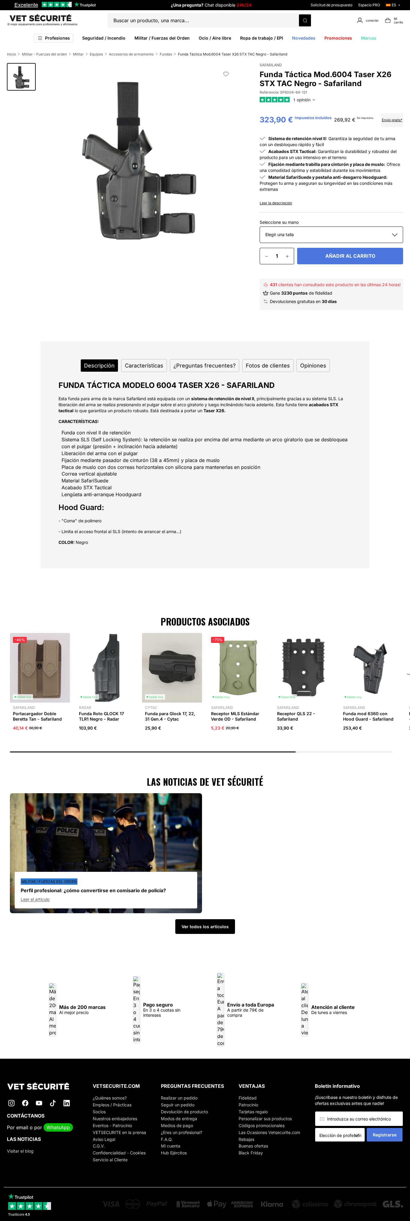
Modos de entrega (179, 1118)
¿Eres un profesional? (181, 1132)
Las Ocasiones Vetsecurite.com (269, 1132)
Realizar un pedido (179, 1097)
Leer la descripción (276, 203)
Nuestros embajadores (115, 1118)
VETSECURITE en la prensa (119, 1132)
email (22, 1127)
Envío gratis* (392, 120)
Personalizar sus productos (265, 1118)
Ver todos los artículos (205, 926)
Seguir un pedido (177, 1104)
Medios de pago (177, 1125)
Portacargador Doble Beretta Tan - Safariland (37, 716)
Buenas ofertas (253, 1145)
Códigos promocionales (262, 1125)
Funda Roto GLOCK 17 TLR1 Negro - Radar (101, 716)
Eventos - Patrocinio (112, 1125)
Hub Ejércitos (174, 1152)
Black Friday (251, 1152)
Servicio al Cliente (110, 1159)
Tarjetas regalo (253, 1111)
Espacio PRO (369, 5)
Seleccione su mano (279, 222)
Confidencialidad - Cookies (119, 1152)
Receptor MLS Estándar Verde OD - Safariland (235, 716)
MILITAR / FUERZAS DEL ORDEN (49, 881)
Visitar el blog (20, 1151)
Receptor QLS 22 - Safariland (296, 716)
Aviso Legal (104, 1139)
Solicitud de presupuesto (331, 5)
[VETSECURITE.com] (42, 1086)
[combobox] (342, 1135)
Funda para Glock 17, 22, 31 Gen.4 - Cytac (170, 716)
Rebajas (246, 1139)
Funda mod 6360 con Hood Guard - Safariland (368, 716)
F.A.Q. (167, 1139)
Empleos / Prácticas (112, 1104)
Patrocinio (248, 1104)
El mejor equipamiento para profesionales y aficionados (42, 24)
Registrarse (384, 1134)
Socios (99, 1111)
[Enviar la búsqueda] (305, 20)
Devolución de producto (184, 1111)
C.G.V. (99, 1145)
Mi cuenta (170, 1145)
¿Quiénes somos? (110, 1097)
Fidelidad (248, 1097)
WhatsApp (58, 1127)
